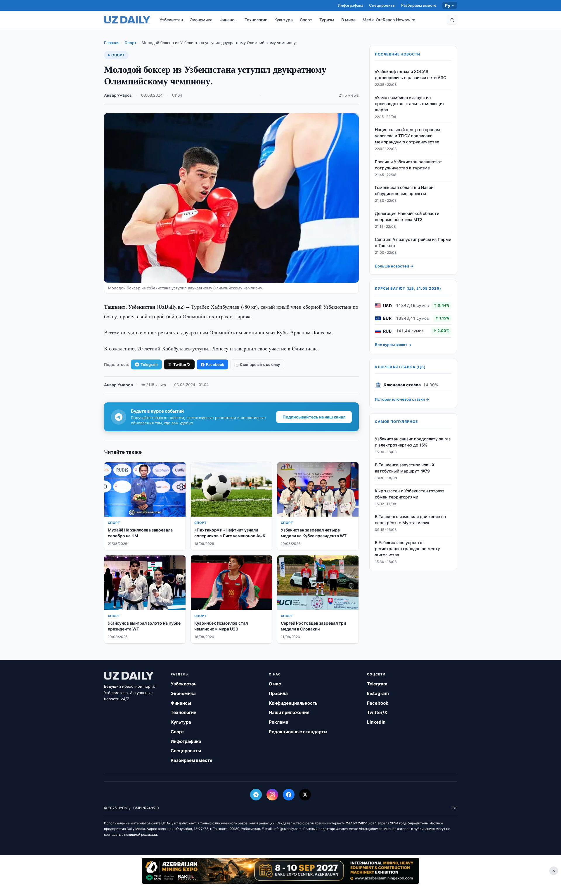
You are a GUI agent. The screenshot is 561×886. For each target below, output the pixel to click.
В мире (348, 19)
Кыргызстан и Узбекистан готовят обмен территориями (409, 493)
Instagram (378, 693)
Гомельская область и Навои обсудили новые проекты (404, 190)
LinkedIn (376, 722)
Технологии (256, 19)
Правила (278, 693)
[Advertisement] (280, 870)
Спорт (306, 19)
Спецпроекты (382, 5)
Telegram (149, 364)
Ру (447, 5)
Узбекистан (171, 19)
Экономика (201, 19)
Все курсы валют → (393, 344)
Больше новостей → (394, 266)
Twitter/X (182, 364)
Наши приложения (289, 712)
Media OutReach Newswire (389, 19)
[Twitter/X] (305, 794)
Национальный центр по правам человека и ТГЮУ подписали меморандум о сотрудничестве (407, 135)
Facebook (215, 364)
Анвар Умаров (118, 95)
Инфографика (350, 5)
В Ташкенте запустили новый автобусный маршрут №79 (404, 467)
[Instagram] (272, 794)
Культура (283, 19)
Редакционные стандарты (298, 731)
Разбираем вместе (419, 5)
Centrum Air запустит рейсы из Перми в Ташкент (413, 242)
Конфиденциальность (293, 703)
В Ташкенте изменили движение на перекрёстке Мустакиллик (410, 519)
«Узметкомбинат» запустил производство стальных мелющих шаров (410, 103)
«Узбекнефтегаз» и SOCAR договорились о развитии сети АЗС (410, 74)
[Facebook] (289, 794)
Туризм (326, 19)
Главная (111, 42)
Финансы (228, 19)
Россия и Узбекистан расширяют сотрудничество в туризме (408, 164)
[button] (452, 20)
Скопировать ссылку (260, 364)
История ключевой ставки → (402, 399)
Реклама (278, 722)
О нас (275, 684)
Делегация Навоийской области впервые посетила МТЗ (407, 216)
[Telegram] (256, 794)
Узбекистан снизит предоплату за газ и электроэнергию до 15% (413, 441)
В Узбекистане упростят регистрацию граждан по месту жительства (407, 548)
